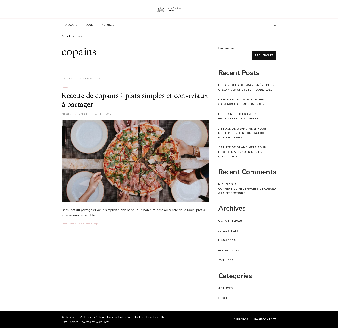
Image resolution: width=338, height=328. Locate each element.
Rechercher (226, 48)
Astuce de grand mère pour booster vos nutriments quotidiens (242, 152)
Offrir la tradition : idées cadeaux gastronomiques (241, 102)
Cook (89, 25)
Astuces (108, 25)
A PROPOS (240, 319)
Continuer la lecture (77, 223)
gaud (69, 114)
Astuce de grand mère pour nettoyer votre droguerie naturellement (242, 133)
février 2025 (228, 251)
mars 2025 (227, 240)
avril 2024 (227, 260)
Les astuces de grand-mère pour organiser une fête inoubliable (246, 87)
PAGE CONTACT (265, 319)
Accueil (71, 25)
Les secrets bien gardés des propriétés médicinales (242, 116)
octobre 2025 (230, 221)
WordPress (102, 322)
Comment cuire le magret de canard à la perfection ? (247, 191)
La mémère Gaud (94, 317)
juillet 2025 (228, 231)
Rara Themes (70, 322)
